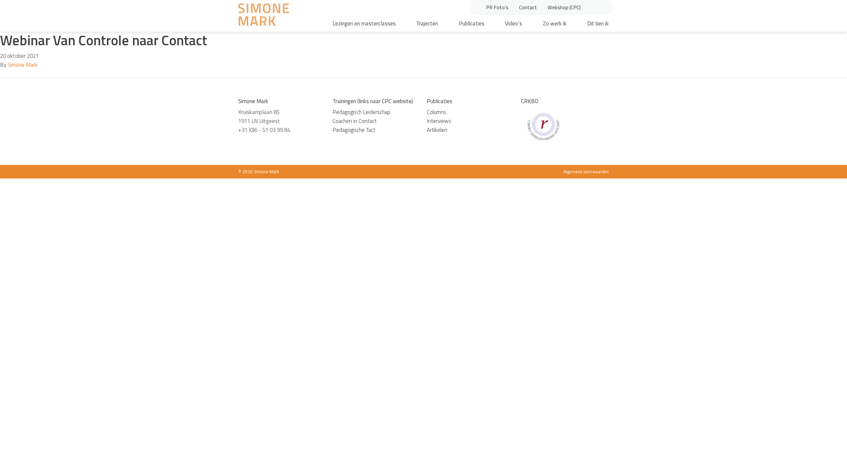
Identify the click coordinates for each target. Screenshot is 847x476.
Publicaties (471, 23)
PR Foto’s (497, 7)
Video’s (513, 23)
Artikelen (437, 130)
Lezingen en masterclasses (364, 23)
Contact (528, 7)
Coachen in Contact (355, 121)
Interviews (439, 121)
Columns (436, 112)
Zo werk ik (555, 23)
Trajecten (427, 23)
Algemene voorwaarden (586, 171)
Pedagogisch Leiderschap (361, 112)
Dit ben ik (598, 23)
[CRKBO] (543, 126)
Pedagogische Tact (354, 130)
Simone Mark (23, 64)
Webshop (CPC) (564, 7)
